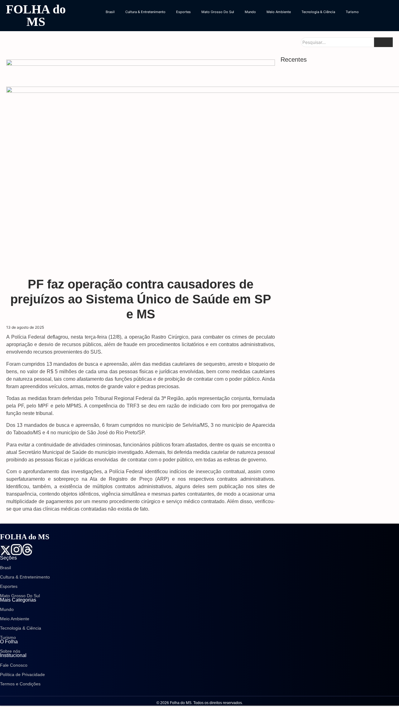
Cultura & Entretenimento (145, 12)
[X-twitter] (5, 550)
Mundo (250, 12)
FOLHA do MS (36, 15)
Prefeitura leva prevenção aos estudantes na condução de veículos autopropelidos (335, 181)
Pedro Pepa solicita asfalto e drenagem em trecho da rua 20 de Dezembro (332, 212)
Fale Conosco (13, 665)
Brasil (110, 12)
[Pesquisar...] (383, 42)
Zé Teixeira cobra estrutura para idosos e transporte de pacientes (330, 428)
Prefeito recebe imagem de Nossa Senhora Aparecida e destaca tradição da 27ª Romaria (335, 320)
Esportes (183, 12)
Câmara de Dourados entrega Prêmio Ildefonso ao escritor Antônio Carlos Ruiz (337, 452)
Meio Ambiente (279, 12)
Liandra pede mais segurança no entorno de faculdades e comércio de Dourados (334, 149)
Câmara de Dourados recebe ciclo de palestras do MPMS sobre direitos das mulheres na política (338, 394)
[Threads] (27, 549)
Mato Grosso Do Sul (217, 12)
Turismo (352, 12)
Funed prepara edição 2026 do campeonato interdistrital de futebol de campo (333, 244)
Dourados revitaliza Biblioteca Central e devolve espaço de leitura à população (329, 86)
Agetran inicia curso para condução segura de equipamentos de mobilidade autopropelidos (337, 352)
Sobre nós (10, 651)
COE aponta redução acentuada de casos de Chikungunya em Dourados (336, 117)
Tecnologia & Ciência (318, 12)
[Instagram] (16, 549)
